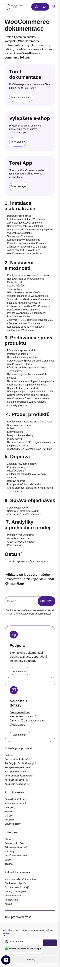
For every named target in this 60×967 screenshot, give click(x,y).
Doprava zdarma (16, 481)
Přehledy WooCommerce (20, 535)
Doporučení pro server (19, 216)
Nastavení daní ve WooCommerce (25, 278)
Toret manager (18, 186)
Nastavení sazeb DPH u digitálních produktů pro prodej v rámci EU (31, 444)
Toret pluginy (18, 141)
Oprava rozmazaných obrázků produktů (28, 395)
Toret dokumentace (21, 97)
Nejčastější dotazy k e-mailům (23, 511)
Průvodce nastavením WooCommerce (27, 243)
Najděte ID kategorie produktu (23, 388)
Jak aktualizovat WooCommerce (24, 222)
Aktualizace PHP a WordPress (23, 250)
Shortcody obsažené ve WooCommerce (28, 299)
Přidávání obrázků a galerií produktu (26, 367)
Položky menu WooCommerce (23, 309)
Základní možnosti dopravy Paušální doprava (26, 476)
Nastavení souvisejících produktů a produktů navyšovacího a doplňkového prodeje (31, 383)
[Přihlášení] (35, 7)
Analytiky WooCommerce (20, 541)
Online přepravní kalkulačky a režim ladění (30, 487)
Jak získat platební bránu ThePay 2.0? (27, 561)
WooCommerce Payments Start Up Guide (29, 449)
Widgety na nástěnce (18, 538)
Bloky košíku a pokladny (20, 435)
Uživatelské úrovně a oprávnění (24, 292)
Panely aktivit (14, 545)
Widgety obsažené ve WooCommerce (27, 296)
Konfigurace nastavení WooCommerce (28, 275)
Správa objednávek (17, 507)
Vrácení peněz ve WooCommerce (25, 514)
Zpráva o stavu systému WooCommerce (28, 306)
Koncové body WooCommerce (23, 240)
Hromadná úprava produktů (22, 357)
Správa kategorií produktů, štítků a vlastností (30, 360)
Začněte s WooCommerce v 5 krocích (27, 246)
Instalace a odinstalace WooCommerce (28, 219)
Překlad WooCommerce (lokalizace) (26, 313)
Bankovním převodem (19, 425)
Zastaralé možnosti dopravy (22, 463)
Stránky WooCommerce (20, 236)
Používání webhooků (18, 316)
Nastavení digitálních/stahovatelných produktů (26, 376)
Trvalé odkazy (14, 289)
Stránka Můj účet (16, 285)
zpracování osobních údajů (37, 613)
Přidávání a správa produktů (22, 350)
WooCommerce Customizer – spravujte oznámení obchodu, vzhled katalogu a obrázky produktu (28, 402)
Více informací (20, 671)
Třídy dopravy (14, 371)
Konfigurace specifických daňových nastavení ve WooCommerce (26, 328)
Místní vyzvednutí (16, 470)
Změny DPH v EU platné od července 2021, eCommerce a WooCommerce (30, 322)
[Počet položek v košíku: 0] (44, 7)
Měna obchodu (15, 282)
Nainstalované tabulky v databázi (25, 226)
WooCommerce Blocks (19, 364)
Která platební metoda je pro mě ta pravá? (29, 421)
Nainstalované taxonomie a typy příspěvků (30, 229)
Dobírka (11, 428)
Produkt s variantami (18, 354)
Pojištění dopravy (16, 467)
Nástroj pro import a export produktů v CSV (30, 391)
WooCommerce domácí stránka (24, 253)
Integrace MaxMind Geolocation (24, 302)
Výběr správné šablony (19, 233)
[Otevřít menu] (28, 7)
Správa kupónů (15, 432)
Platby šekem (14, 438)
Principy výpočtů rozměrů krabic (24, 484)
